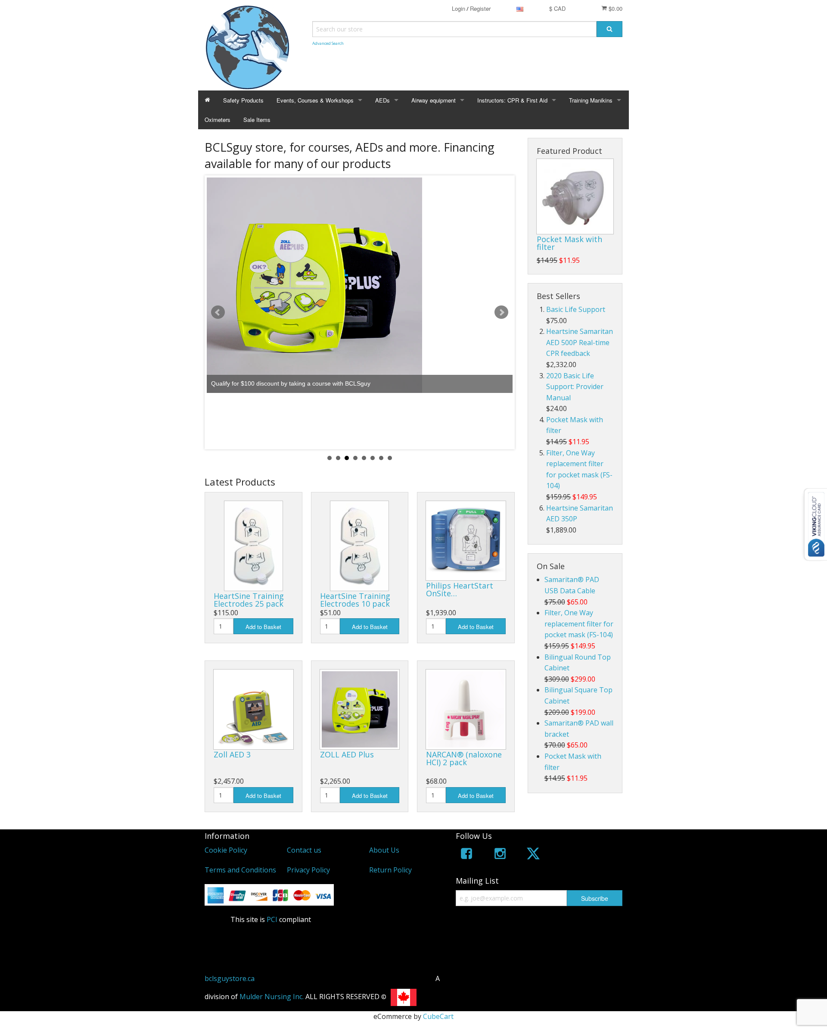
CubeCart (438, 1016)
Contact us (304, 850)
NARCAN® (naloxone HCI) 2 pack (464, 758)
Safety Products (243, 100)
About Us (384, 850)
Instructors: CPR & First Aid (512, 100)
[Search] (609, 29)
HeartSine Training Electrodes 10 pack (355, 600)
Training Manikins (590, 100)
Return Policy (390, 870)
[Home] (207, 100)
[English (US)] (519, 8)
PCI (272, 919)
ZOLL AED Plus (347, 754)
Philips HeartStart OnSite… (459, 589)
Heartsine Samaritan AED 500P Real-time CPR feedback (579, 342)
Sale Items (256, 119)
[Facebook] (466, 855)
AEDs (382, 100)
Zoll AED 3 (232, 754)
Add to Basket (263, 627)
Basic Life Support (575, 309)
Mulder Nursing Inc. (271, 996)
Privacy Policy (308, 870)
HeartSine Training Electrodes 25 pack (249, 600)
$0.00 (614, 8)
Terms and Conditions (240, 870)
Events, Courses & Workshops (315, 100)
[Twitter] (533, 855)
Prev (218, 312)
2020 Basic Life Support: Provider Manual (574, 386)
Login (458, 8)
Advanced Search (328, 43)
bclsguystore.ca (230, 978)
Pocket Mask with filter (569, 243)
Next (501, 312)
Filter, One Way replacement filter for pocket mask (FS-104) (578, 623)
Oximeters (217, 119)
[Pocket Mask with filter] (575, 196)
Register (480, 8)
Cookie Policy (226, 850)
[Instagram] (500, 855)
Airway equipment (433, 100)
